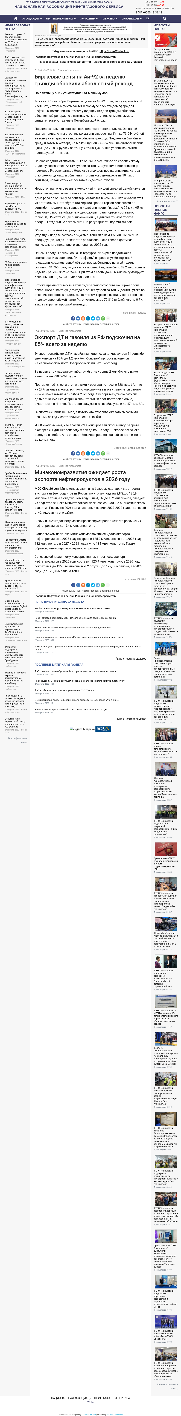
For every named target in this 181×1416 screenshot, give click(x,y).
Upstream (10, 128)
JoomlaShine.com (88, 1415)
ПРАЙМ (141, 579)
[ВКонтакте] (78, 318)
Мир (23, 197)
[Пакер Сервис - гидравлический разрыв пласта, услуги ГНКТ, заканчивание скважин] (90, 28)
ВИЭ (23, 467)
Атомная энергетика (15, 154)
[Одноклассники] (83, 318)
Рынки (79, 56)
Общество (11, 666)
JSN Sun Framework (115, 1415)
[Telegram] (98, 318)
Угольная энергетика (15, 367)
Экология (10, 51)
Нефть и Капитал (136, 447)
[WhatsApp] (103, 318)
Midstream (11, 273)
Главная (40, 56)
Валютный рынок (14, 232)
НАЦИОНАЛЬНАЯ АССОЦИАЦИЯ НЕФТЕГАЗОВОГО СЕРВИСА (90, 1398)
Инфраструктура (13, 343)
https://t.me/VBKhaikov (114, 51)
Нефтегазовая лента (60, 56)
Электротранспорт (14, 554)
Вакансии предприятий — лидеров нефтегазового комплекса (101, 61)
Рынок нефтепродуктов (101, 56)
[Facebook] (73, 318)
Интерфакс (139, 312)
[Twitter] (93, 318)
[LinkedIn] (88, 318)
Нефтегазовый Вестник (96, 324)
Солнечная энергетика (16, 640)
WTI (159, 8)
